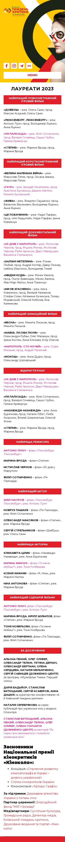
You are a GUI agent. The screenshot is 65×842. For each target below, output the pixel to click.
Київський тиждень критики (26, 819)
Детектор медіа (44, 815)
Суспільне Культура (45, 811)
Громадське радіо (17, 815)
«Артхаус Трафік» (45, 786)
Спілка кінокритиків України (32, 782)
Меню (33, 75)
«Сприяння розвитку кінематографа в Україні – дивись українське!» (34, 773)
